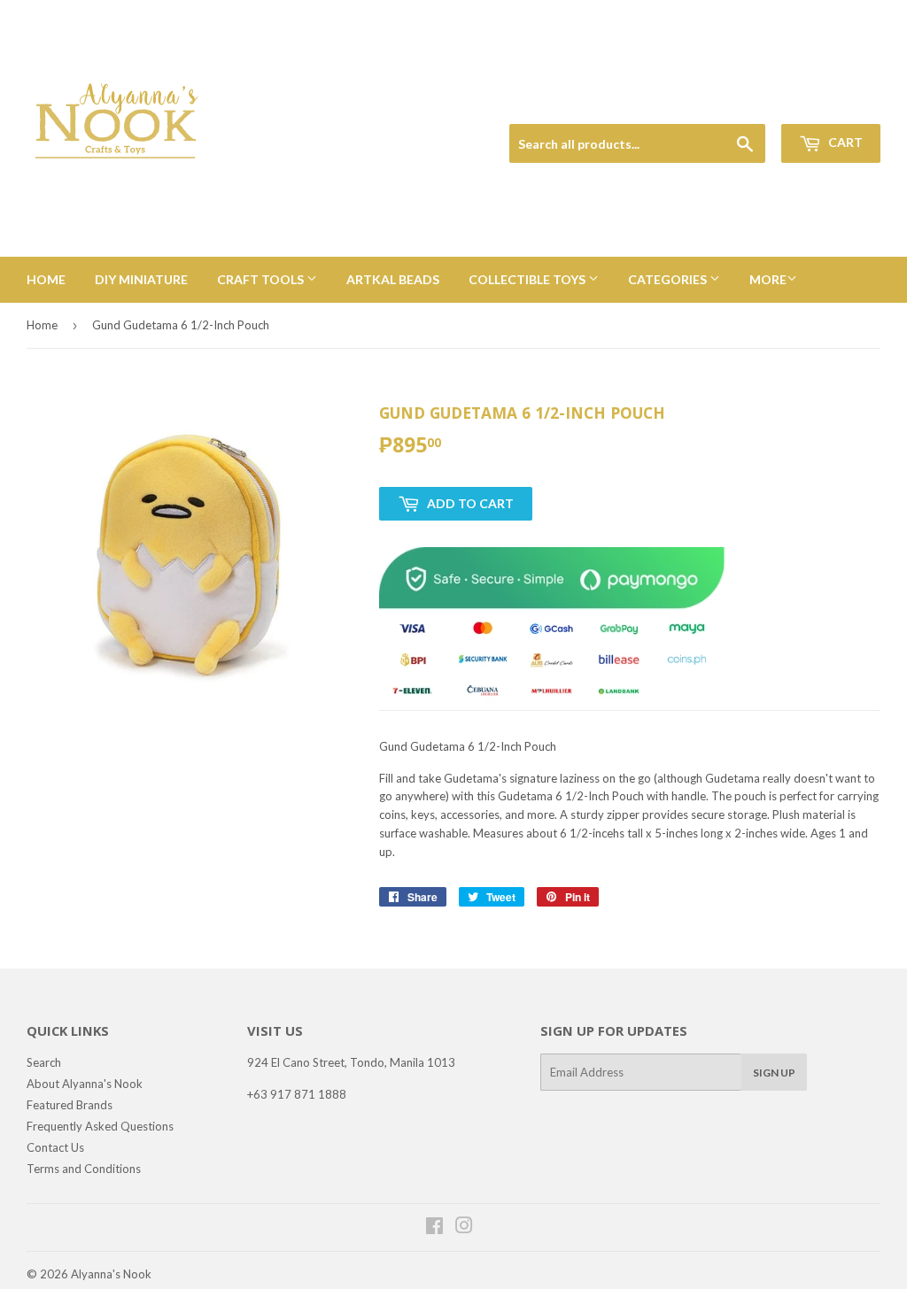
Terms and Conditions (84, 1169)
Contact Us (55, 1147)
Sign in (757, 103)
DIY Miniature (141, 279)
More (768, 279)
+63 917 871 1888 (296, 1094)
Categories (668, 279)
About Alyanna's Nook (85, 1084)
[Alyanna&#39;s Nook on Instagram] (464, 1228)
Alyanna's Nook (111, 1274)
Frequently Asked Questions (100, 1126)
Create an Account (837, 103)
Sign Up (774, 1072)
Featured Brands (69, 1105)
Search (44, 1062)
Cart (844, 142)
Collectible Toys (528, 279)
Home (46, 279)
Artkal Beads (392, 279)
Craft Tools (261, 279)
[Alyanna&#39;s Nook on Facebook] (434, 1228)
